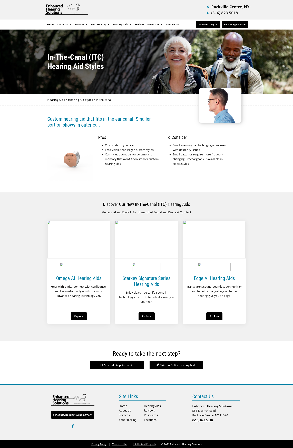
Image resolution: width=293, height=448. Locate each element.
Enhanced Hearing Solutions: (212, 406)
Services (80, 24)
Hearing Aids (121, 24)
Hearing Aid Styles (80, 100)
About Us (63, 24)
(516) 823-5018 (224, 12)
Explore (78, 316)
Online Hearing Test (208, 24)
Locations (150, 420)
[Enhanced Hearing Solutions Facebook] (72, 426)
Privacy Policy (98, 444)
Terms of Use (119, 444)
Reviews (139, 24)
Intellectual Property (144, 444)
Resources (153, 24)
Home (50, 24)
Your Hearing (99, 24)
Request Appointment (235, 24)
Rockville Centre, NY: (230, 6)
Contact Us (172, 24)
